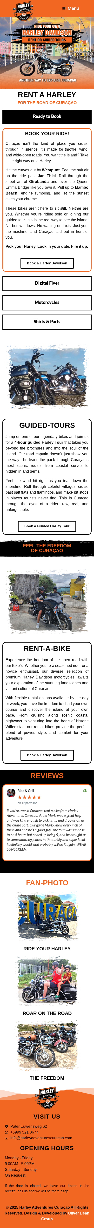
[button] (38, 866)
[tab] (47, 117)
